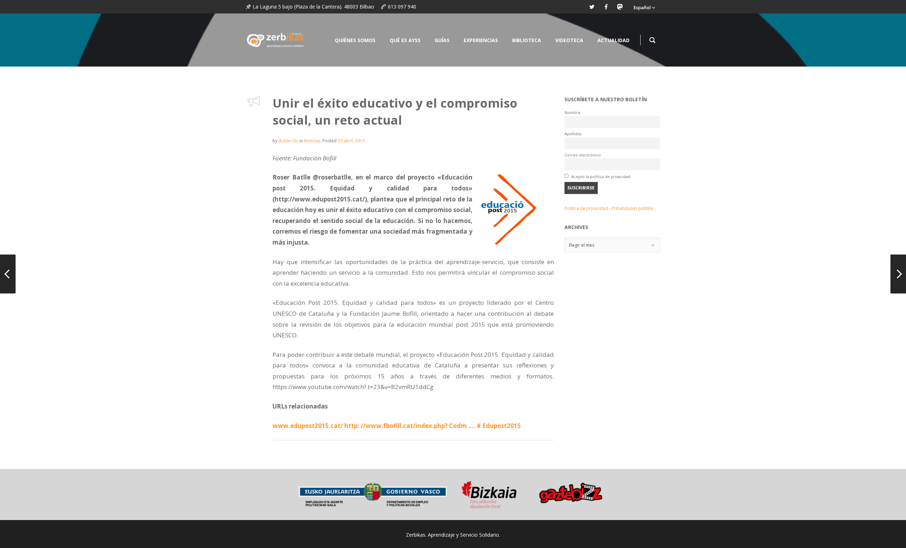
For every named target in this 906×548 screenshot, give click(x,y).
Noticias (312, 141)
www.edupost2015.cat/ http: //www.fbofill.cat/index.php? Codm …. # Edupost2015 (397, 426)
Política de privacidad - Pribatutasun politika (608, 208)
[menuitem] (644, 6)
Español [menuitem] (642, 7)
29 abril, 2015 (351, 141)
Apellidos (572, 133)
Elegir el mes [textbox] (581, 245)
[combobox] (612, 245)
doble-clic (288, 141)
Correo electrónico (582, 155)
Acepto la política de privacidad (600, 176)
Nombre (572, 112)
